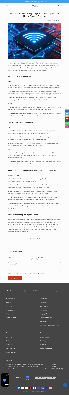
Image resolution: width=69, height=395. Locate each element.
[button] (7, 5)
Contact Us (9, 341)
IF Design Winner (10, 310)
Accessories (43, 344)
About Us (8, 302)
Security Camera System (46, 348)
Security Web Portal (11, 352)
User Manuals (9, 337)
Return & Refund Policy (46, 317)
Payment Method (44, 310)
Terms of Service (44, 306)
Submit (59, 291)
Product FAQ (9, 344)
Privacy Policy (43, 302)
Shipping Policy (44, 314)
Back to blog (35, 238)
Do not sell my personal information (49, 325)
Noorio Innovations (31, 391)
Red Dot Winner (10, 306)
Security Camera (44, 337)
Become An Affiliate (11, 317)
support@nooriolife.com (36, 364)
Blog (7, 314)
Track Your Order (10, 348)
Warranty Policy (44, 321)
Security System (44, 341)
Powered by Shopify (41, 391)
